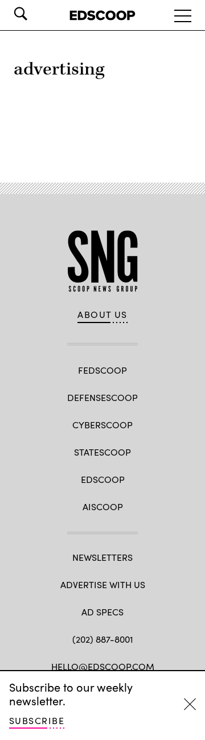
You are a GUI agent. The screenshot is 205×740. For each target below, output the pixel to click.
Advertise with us (102, 584)
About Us (102, 314)
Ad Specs (102, 612)
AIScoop (103, 506)
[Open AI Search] (36, 13)
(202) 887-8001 (102, 639)
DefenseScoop (102, 397)
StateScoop (102, 452)
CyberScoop (102, 425)
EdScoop (103, 479)
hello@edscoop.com (102, 666)
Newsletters (102, 557)
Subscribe (36, 720)
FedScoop (102, 370)
